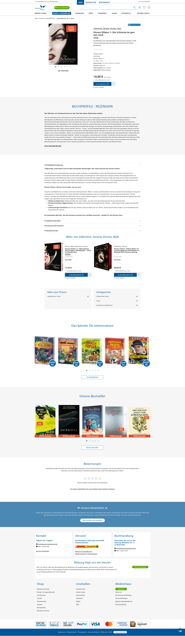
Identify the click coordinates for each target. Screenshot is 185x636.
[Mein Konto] (139, 7)
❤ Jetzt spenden (62, 8)
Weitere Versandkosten (83, 551)
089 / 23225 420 (122, 551)
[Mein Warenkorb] (149, 7)
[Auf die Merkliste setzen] (113, 84)
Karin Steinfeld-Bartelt (53, 146)
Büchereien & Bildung (123, 595)
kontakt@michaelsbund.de (47, 544)
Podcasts (79, 598)
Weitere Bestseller (92, 447)
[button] (86, 370)
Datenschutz (71, 632)
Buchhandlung (120, 604)
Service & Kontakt (144, 1)
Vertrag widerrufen (120, 632)
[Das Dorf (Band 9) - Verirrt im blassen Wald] (69, 349)
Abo (77, 604)
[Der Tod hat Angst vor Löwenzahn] (139, 420)
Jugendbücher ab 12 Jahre (54, 296)
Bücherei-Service (143, 13)
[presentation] (45, 250)
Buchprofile (126, 13)
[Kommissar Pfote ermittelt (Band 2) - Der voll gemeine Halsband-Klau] (116, 349)
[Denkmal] (69, 420)
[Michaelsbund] (40, 8)
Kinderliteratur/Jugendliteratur (104, 305)
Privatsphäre (82, 632)
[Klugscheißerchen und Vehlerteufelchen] (92, 420)
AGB (110, 632)
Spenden (121, 589)
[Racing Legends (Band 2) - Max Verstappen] (139, 349)
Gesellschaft (80, 589)
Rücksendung (92, 554)
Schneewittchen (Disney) (102, 296)
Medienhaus (104, 2)
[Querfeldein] (45, 420)
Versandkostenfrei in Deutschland (47, 1)
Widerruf (104, 632)
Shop (80, 2)
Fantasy (98, 301)
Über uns (118, 592)
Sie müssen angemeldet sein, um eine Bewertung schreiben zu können (92, 489)
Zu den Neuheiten (92, 377)
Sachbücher (79, 13)
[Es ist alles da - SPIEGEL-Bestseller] (116, 420)
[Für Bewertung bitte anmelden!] (98, 50)
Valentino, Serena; (101, 28)
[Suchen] (134, 8)
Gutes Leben (80, 592)
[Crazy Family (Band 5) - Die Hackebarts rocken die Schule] (92, 349)
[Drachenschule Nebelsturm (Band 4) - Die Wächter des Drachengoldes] (45, 349)
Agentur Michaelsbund (123, 601)
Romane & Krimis (41, 13)
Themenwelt (102, 13)
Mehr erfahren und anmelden (92, 520)
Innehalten (91, 2)
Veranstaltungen (121, 598)
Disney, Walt (115, 28)
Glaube (114, 13)
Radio (78, 601)
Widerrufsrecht (80, 554)
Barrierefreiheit (94, 632)
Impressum (62, 632)
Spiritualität (80, 595)
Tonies (91, 13)
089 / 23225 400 (43, 546)
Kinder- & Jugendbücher (61, 13)
